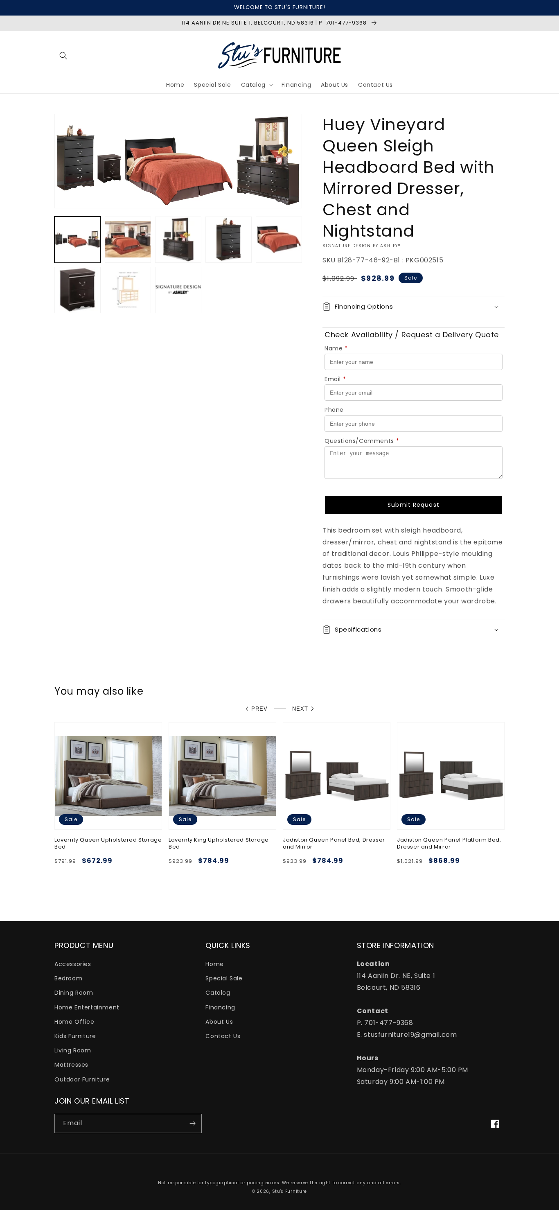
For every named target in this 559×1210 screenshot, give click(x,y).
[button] (63, 56)
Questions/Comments (362, 441)
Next (300, 709)
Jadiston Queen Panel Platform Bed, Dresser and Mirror (449, 844)
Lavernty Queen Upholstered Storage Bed (108, 844)
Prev (259, 709)
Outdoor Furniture (82, 1079)
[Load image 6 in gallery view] (77, 290)
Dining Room (73, 993)
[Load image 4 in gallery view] (228, 240)
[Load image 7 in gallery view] (128, 290)
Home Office (74, 1022)
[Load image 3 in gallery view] (178, 240)
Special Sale (223, 978)
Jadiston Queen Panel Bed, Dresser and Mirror (334, 844)
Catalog (217, 993)
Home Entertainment (86, 1007)
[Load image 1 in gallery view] (77, 240)
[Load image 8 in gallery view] (178, 290)
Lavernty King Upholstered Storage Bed (219, 844)
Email (335, 379)
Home (214, 964)
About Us (219, 1022)
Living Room (72, 1050)
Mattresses (71, 1065)
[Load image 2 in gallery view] (128, 240)
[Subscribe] (192, 1123)
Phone (334, 410)
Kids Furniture (75, 1036)
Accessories (72, 964)
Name (336, 348)
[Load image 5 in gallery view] (279, 240)
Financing (220, 1007)
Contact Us (222, 1036)
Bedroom (68, 978)
